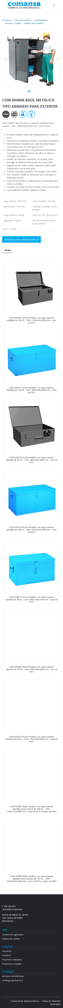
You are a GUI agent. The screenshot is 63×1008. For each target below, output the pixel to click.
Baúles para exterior (34, 23)
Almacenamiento (23, 20)
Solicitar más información (20, 239)
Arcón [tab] (8, 250)
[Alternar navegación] (53, 5)
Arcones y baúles (13, 23)
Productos (7, 20)
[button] (5, 58)
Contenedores (41, 20)
